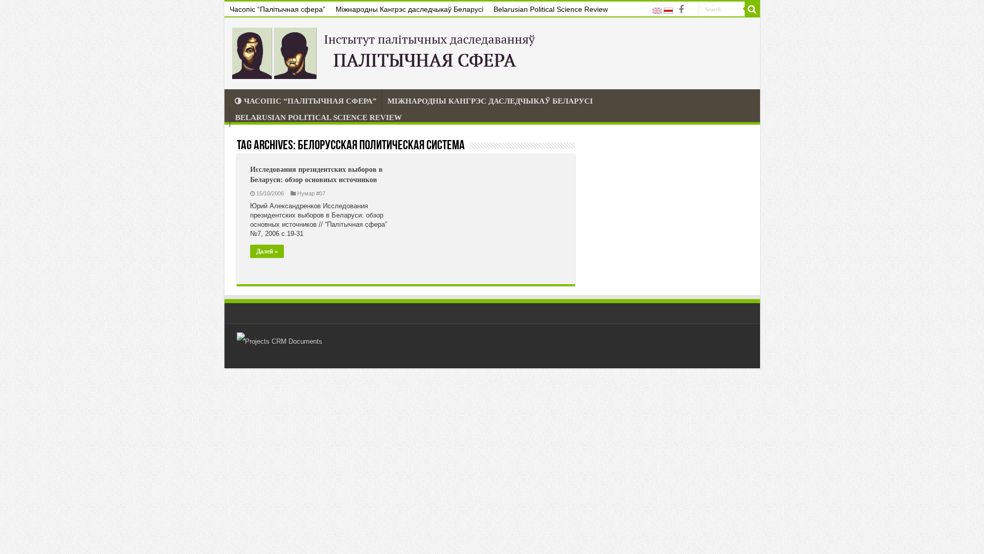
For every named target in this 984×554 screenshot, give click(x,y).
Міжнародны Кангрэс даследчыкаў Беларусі (409, 9)
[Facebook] (681, 10)
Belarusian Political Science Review (551, 9)
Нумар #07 (311, 193)
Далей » (267, 251)
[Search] (752, 9)
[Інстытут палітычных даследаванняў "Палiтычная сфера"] (386, 51)
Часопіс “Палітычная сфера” (277, 9)
